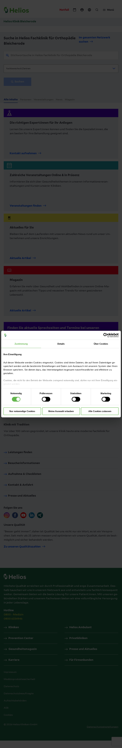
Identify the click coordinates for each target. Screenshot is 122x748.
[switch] (46, 399)
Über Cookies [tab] (101, 343)
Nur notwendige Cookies (22, 411)
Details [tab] (61, 343)
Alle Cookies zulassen (99, 411)
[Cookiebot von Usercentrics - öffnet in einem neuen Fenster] (106, 335)
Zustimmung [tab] (21, 343)
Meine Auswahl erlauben (61, 411)
